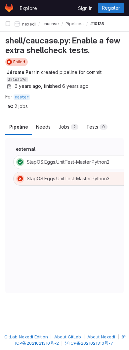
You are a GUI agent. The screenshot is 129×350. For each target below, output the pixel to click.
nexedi (28, 23)
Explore (28, 8)
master (22, 97)
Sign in (85, 8)
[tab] (68, 127)
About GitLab (67, 336)
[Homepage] (9, 8)
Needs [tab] (43, 127)
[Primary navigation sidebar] (8, 24)
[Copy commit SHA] (9, 86)
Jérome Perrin (23, 72)
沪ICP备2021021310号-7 (89, 343)
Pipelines (74, 23)
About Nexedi (101, 336)
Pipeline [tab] (18, 127)
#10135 (97, 23)
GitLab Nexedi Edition (26, 336)
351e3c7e (17, 79)
